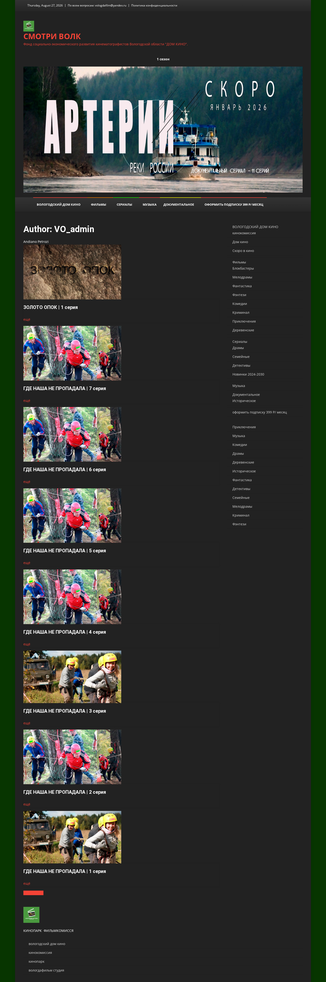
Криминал (240, 312)
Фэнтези (239, 295)
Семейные (241, 356)
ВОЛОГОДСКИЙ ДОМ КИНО (58, 204)
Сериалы (124, 204)
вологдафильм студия (46, 970)
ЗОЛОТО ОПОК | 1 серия (50, 307)
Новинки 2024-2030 (248, 374)
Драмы (238, 347)
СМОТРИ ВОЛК (52, 36)
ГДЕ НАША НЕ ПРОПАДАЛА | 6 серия (64, 469)
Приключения (244, 321)
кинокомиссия (244, 233)
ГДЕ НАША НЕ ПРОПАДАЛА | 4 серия (64, 632)
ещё (26, 319)
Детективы (241, 365)
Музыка (150, 204)
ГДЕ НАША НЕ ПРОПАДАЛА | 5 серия (64, 551)
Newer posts (33, 893)
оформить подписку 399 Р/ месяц (234, 204)
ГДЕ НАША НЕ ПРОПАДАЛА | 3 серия (64, 711)
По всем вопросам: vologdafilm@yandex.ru (97, 5)
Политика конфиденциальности (154, 5)
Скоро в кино (243, 250)
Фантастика (242, 286)
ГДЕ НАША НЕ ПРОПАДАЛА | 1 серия (64, 871)
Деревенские (243, 330)
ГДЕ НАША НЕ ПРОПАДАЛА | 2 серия (64, 792)
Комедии (239, 303)
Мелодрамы (242, 277)
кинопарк (36, 961)
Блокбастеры (243, 268)
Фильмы (98, 204)
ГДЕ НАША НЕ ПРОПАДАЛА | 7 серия (64, 388)
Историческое (244, 400)
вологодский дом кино (47, 943)
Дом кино (240, 242)
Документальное (178, 204)
